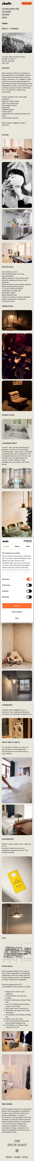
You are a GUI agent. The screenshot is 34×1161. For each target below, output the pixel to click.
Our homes (6, 12)
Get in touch (17, 1144)
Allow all (17, 605)
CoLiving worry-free (10, 9)
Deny (17, 618)
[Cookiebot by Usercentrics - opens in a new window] (24, 541)
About (4, 17)
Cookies (17, 1157)
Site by (25, 1157)
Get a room (26, 3)
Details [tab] (17, 546)
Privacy (9, 1157)
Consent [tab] (6, 546)
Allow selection (17, 612)
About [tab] (28, 546)
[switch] (29, 585)
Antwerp (5, 14)
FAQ (17, 1140)
